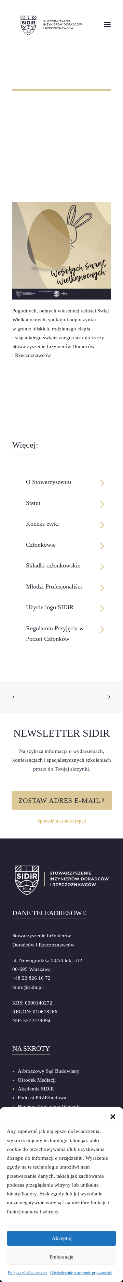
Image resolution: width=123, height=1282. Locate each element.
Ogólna (17, 105)
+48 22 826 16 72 (31, 978)
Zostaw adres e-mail (60, 800)
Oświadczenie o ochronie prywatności (81, 1272)
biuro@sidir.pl (27, 987)
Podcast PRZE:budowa (42, 1097)
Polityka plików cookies (27, 1272)
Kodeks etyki (42, 523)
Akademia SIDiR (36, 1088)
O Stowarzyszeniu (48, 482)
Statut (33, 503)
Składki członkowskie (53, 565)
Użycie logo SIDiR (49, 607)
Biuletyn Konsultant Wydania (49, 1106)
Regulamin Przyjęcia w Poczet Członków (55, 634)
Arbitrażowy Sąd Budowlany (49, 1071)
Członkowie (41, 544)
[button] (112, 1115)
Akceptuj (61, 1238)
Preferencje (61, 1257)
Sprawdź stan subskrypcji (61, 821)
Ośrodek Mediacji (37, 1080)
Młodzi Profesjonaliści (54, 586)
